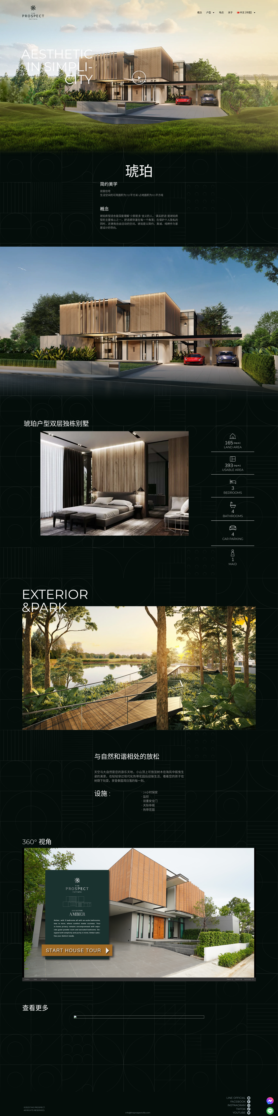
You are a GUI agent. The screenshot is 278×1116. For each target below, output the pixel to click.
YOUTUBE (239, 1112)
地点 (221, 12)
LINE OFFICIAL (236, 1097)
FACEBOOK (238, 1101)
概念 (199, 12)
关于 (230, 12)
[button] (139, 78)
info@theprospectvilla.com (137, 1113)
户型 (208, 12)
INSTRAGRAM (237, 1105)
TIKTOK (241, 1109)
